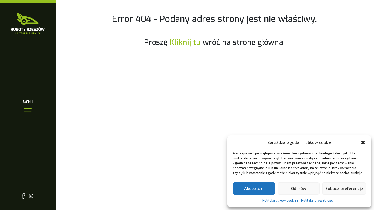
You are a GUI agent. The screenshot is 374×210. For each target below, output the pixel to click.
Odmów (298, 188)
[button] (363, 142)
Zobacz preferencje (344, 188)
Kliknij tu (185, 42)
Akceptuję (253, 188)
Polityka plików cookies (280, 200)
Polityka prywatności (317, 200)
